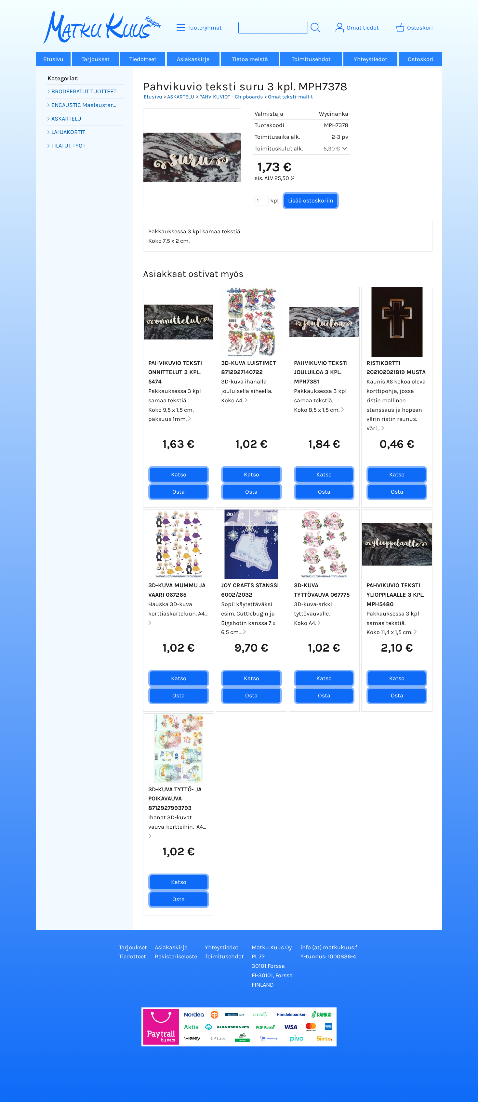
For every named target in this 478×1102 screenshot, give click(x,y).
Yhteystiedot (370, 59)
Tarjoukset (96, 59)
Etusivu (53, 59)
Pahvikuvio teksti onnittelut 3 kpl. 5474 (175, 372)
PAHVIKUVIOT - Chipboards (231, 97)
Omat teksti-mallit (290, 97)
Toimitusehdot (311, 59)
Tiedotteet (142, 59)
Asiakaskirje (193, 59)
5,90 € (332, 148)
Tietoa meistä (250, 59)
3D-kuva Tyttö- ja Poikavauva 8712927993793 (175, 799)
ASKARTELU (180, 97)
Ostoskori (420, 59)
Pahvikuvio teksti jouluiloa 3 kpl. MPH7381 (321, 372)
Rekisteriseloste (176, 956)
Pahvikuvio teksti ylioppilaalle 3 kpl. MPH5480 (395, 595)
